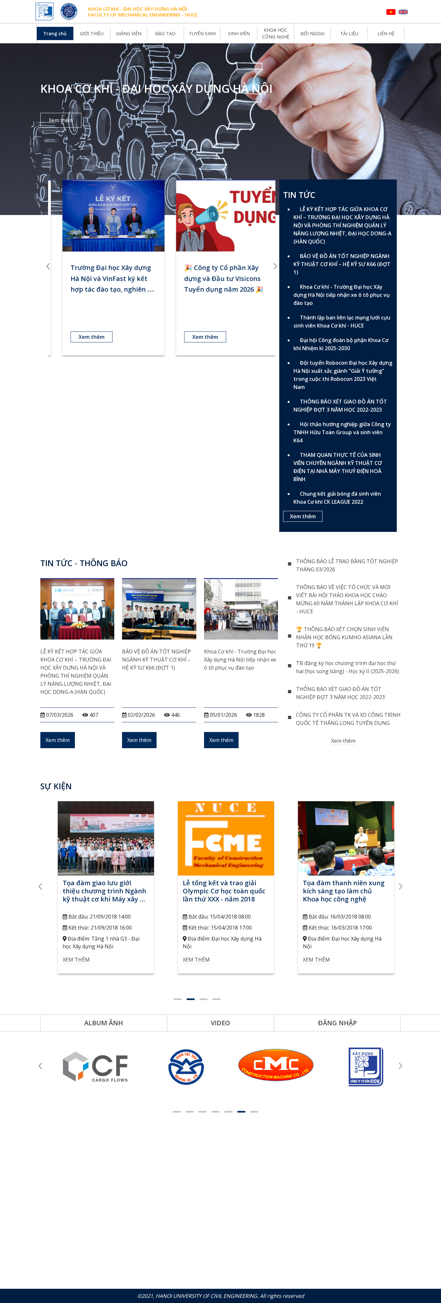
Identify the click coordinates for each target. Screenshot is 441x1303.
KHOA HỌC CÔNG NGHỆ (275, 33)
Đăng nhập (337, 1022)
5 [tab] (228, 1112)
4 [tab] (216, 999)
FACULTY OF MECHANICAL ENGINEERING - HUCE (143, 14)
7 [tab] (254, 1112)
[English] (403, 12)
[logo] (45, 11)
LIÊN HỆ (386, 33)
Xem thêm (61, 120)
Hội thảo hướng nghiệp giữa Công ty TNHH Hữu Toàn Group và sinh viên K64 (342, 432)
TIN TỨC (56, 562)
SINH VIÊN (239, 33)
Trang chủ (55, 33)
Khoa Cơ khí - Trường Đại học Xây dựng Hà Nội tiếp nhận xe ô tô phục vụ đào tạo (341, 295)
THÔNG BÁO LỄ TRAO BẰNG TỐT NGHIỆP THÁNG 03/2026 (347, 565)
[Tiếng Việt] (390, 12)
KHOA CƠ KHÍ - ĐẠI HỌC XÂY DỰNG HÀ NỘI (137, 9)
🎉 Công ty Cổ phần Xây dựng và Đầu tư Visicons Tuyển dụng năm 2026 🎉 (215, 278)
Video (220, 1022)
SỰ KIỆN (56, 786)
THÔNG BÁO (104, 562)
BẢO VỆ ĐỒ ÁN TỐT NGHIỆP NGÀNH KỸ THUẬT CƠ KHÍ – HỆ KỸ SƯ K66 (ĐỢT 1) (342, 264)
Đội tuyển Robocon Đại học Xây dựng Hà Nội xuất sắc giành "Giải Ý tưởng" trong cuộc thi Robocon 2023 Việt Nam (342, 375)
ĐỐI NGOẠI (312, 33)
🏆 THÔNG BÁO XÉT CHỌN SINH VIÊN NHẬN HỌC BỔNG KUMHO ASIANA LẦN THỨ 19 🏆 (344, 637)
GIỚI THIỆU (92, 33)
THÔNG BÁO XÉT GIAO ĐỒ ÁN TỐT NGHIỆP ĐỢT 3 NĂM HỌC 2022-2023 (340, 405)
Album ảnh (103, 1022)
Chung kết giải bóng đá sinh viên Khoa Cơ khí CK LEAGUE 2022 (337, 497)
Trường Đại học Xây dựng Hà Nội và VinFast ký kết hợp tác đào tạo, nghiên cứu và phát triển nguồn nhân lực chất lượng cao (103, 289)
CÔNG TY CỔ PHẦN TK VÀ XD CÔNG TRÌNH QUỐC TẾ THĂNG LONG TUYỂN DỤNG (348, 719)
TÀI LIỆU (349, 33)
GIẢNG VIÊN (128, 33)
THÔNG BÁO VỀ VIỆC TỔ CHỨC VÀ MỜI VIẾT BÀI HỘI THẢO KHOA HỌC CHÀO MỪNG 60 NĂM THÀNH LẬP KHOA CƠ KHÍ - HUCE (347, 599)
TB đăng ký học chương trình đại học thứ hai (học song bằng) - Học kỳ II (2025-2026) (347, 667)
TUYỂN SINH (202, 33)
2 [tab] (191, 999)
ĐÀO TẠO (165, 33)
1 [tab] (178, 999)
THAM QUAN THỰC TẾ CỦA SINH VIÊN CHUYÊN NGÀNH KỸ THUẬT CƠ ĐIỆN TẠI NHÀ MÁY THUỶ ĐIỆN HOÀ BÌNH (337, 467)
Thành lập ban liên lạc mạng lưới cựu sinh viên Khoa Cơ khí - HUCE (341, 321)
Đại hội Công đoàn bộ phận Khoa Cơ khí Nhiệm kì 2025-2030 (340, 344)
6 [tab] (241, 1112)
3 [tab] (204, 999)
